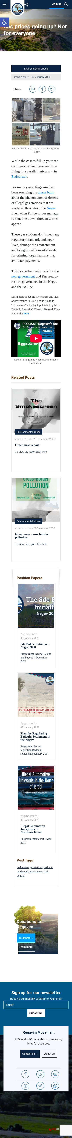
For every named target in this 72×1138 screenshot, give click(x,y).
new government (23, 276)
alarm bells (46, 192)
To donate (24, 937)
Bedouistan (19, 176)
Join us (57, 4)
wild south (22, 871)
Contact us (28, 1053)
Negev (51, 208)
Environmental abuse (36, 68)
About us (49, 1053)
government (36, 871)
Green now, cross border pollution (31, 535)
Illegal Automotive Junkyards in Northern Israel (32, 829)
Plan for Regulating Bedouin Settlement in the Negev (35, 736)
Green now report (27, 445)
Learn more (26, 947)
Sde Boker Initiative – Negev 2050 (35, 645)
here (26, 313)
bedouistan (23, 867)
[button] (4, 22)
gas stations (36, 867)
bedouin (48, 867)
